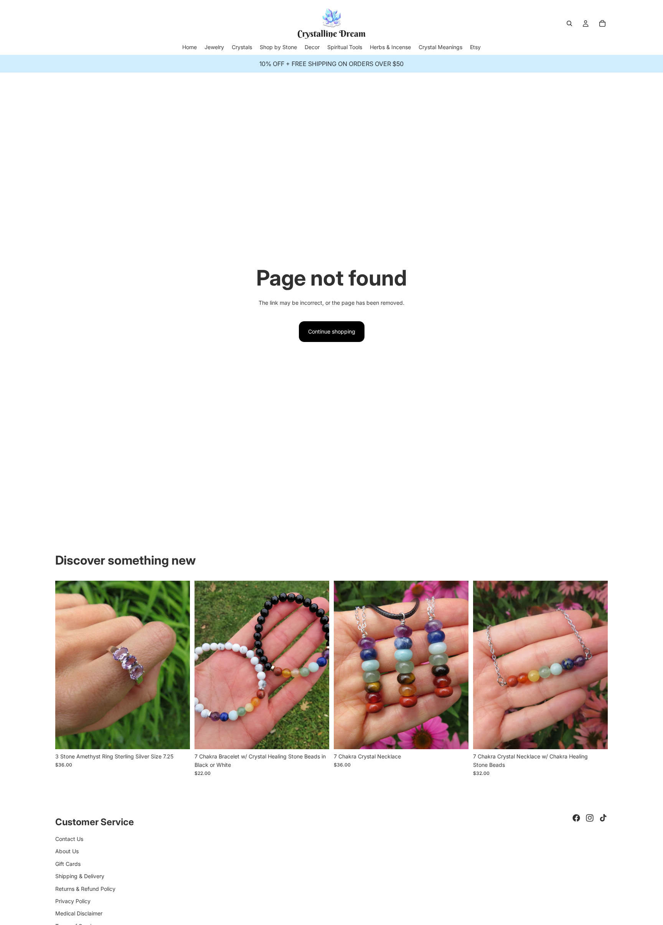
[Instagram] (589, 818)
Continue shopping (331, 331)
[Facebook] (576, 818)
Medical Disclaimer (78, 913)
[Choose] (317, 737)
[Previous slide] (66, 664)
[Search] (569, 23)
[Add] (178, 737)
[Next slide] (178, 664)
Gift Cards (68, 864)
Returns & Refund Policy (85, 888)
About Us (67, 851)
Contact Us (69, 839)
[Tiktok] (603, 818)
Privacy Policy (73, 901)
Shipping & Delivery (79, 876)
